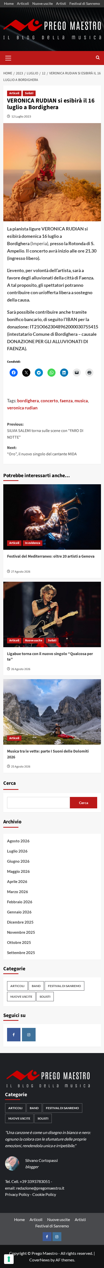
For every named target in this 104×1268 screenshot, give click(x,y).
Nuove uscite (42, 3)
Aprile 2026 (17, 881)
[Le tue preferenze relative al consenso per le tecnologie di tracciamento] (9, 1259)
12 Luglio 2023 (21, 116)
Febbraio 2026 (19, 901)
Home (9, 3)
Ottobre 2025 (19, 942)
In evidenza (32, 543)
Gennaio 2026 (19, 912)
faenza (66, 400)
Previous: (45, 431)
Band (36, 986)
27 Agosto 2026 (20, 572)
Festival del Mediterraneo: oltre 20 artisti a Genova (50, 556)
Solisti (29, 93)
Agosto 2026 (18, 841)
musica (81, 400)
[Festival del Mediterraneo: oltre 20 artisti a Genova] (52, 517)
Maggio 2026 (18, 871)
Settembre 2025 (21, 952)
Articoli (23, 3)
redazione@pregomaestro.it (40, 1188)
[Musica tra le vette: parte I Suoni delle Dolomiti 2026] (52, 712)
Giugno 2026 (18, 861)
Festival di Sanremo (84, 3)
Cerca (9, 783)
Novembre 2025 (21, 932)
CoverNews (39, 1259)
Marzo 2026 (17, 891)
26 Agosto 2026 (20, 669)
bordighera (28, 400)
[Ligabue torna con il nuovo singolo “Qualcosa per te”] (52, 614)
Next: (42, 451)
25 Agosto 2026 (20, 766)
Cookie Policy (44, 1194)
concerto (49, 400)
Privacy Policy (17, 1194)
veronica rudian (22, 407)
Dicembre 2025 (20, 922)
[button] (8, 57)
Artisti (61, 3)
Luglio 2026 (17, 851)
